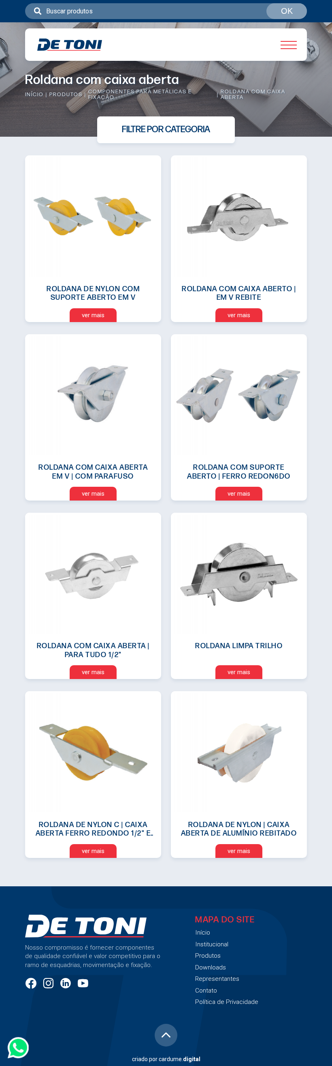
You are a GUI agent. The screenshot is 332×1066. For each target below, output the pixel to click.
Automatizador (127, 670)
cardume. (179, 1059)
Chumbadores (127, 601)
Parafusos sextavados (140, 567)
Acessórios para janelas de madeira (161, 515)
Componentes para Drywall (147, 757)
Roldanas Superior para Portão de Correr (157, 286)
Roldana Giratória (131, 247)
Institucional (211, 944)
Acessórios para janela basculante (159, 394)
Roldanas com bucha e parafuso (155, 195)
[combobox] (166, 11)
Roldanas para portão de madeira (156, 264)
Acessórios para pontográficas (153, 411)
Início (34, 95)
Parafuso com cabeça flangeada (155, 549)
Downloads (210, 967)
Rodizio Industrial (132, 687)
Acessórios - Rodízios (139, 377)
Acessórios (122, 359)
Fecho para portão (133, 428)
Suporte (117, 463)
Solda (113, 636)
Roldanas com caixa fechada (150, 212)
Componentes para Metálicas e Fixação (140, 94)
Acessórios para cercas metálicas (158, 480)
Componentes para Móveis (147, 739)
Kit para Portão (127, 342)
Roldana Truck (126, 230)
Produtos (66, 95)
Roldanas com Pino (135, 178)
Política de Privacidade (226, 1002)
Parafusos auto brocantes (145, 532)
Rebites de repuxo (133, 619)
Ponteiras (119, 498)
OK (287, 10)
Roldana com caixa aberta (145, 325)
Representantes (217, 978)
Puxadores (121, 446)
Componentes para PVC (142, 722)
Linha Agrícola (126, 705)
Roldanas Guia (126, 307)
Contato (206, 990)
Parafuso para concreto (141, 584)
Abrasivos (120, 653)
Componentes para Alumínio (149, 774)
